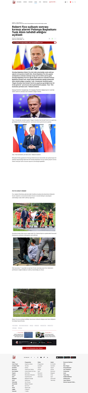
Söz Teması (28, 382)
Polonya (14, 90)
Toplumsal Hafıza (29, 369)
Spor (13, 376)
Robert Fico (45, 90)
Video (13, 362)
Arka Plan (27, 373)
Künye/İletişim (67, 367)
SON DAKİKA (19, 1)
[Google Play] (42, 342)
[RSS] (47, 357)
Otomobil (14, 384)
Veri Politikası (67, 369)
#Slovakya (15, 328)
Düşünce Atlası (29, 364)
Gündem (14, 367)
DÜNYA (35, 1)
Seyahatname (28, 376)
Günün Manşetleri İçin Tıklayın (34, 348)
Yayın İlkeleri (66, 380)
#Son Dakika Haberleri (23, 325)
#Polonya (20, 328)
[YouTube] (41, 357)
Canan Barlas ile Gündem (31, 371)
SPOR (40, 1)
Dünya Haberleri (19, 22)
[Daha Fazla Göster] (55, 38)
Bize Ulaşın (66, 366)
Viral (13, 380)
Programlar (28, 362)
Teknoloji (14, 382)
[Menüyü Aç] (75, 2)
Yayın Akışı (66, 375)
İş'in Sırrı (27, 385)
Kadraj (26, 367)
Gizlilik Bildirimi (67, 376)
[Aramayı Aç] (73, 2)
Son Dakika (15, 371)
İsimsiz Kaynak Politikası (69, 382)
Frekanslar (66, 371)
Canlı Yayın (15, 364)
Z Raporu (27, 389)
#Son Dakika (15, 325)
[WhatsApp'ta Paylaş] (52, 38)
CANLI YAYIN (53, 1)
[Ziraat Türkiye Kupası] (70, 2)
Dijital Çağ (27, 387)
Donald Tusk (25, 90)
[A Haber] (13, 2)
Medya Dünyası (29, 384)
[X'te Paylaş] (49, 38)
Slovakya (33, 90)
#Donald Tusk (43, 325)
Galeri (52, 362)
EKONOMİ (30, 1)
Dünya (14, 375)
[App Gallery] (50, 342)
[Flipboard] (44, 357)
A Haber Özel (15, 366)
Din (13, 385)
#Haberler (37, 325)
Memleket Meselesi (30, 375)
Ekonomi (14, 369)
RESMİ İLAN (45, 1)
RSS (64, 364)
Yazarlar (14, 391)
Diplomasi (27, 380)
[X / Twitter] (34, 357)
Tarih (13, 387)
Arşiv (64, 373)
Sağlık (13, 389)
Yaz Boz (27, 366)
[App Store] (33, 342)
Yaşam (14, 373)
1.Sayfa (26, 391)
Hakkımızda (66, 378)
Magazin (14, 378)
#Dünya (31, 325)
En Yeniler (53, 364)
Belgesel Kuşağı (29, 378)
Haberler (13, 22)
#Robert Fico (50, 325)
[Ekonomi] (60, 2)
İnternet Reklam (67, 362)
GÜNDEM (25, 1)
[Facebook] (31, 357)
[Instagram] (38, 357)
